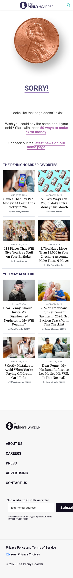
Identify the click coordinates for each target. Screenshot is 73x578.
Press (11, 463)
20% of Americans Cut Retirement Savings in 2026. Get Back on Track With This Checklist (54, 316)
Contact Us (16, 483)
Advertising (17, 473)
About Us (14, 444)
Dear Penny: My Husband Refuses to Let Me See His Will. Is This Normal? (54, 371)
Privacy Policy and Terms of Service (31, 547)
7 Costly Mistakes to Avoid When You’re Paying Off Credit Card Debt (18, 371)
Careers (13, 453)
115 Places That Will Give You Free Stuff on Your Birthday (19, 252)
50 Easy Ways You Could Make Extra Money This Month (54, 203)
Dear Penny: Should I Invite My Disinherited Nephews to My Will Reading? (19, 316)
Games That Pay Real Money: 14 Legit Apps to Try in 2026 (19, 203)
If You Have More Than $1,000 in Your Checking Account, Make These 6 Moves (54, 254)
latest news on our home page (46, 145)
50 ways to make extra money (47, 129)
